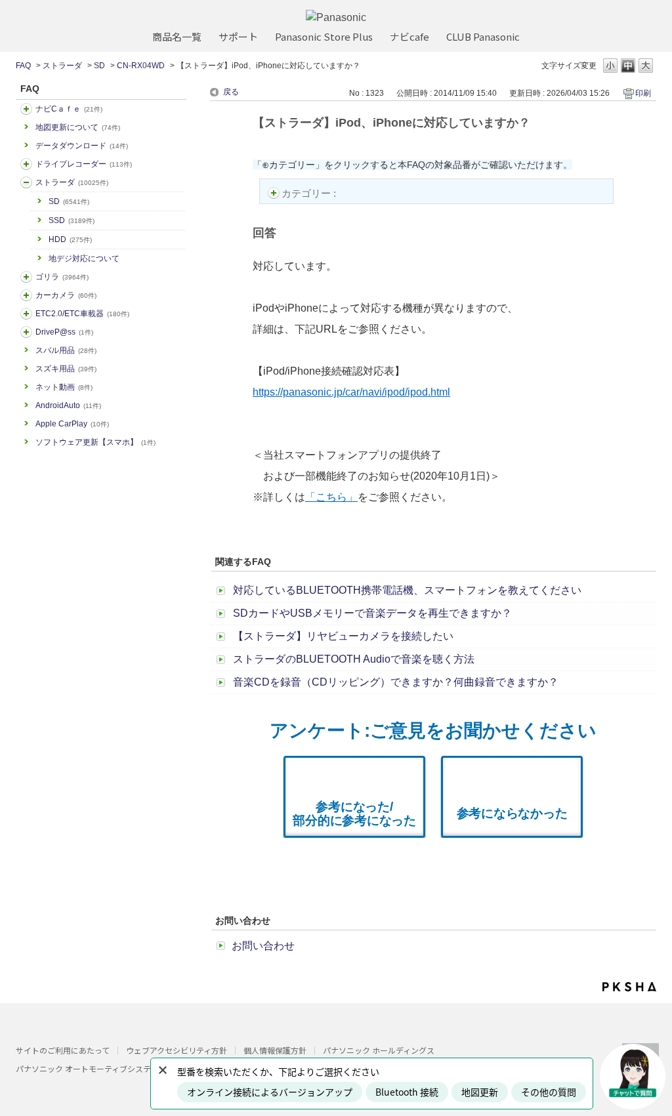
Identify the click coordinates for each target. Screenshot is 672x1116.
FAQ (23, 65)
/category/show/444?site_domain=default (26, 314)
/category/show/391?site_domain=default (26, 182)
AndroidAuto (68, 405)
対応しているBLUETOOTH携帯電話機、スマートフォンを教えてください (407, 590)
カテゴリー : (310, 193)
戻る (231, 91)
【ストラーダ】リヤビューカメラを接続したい (343, 636)
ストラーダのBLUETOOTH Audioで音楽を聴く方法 (353, 659)
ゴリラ (62, 276)
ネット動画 (64, 387)
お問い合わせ (263, 945)
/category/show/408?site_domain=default (26, 109)
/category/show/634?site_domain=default (26, 164)
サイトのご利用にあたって (63, 1050)
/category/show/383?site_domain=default (26, 277)
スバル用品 (65, 350)
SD (99, 65)
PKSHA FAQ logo (629, 986)
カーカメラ (65, 295)
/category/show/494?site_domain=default (26, 295)
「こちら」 (331, 497)
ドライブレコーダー (83, 164)
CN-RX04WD (141, 65)
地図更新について (77, 127)
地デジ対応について (84, 258)
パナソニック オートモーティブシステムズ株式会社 (107, 1068)
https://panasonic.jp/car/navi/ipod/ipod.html (351, 392)
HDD (70, 239)
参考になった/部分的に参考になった (354, 813)
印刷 (643, 93)
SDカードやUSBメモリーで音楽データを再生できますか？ (372, 613)
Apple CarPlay (72, 423)
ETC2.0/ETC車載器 (82, 313)
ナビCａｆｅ (68, 109)
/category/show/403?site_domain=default (26, 332)
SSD (71, 220)
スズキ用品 (65, 368)
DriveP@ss (64, 332)
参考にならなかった (512, 813)
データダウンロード (81, 145)
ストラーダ (62, 65)
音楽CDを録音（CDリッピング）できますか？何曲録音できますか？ (395, 682)
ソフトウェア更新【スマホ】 (95, 442)
